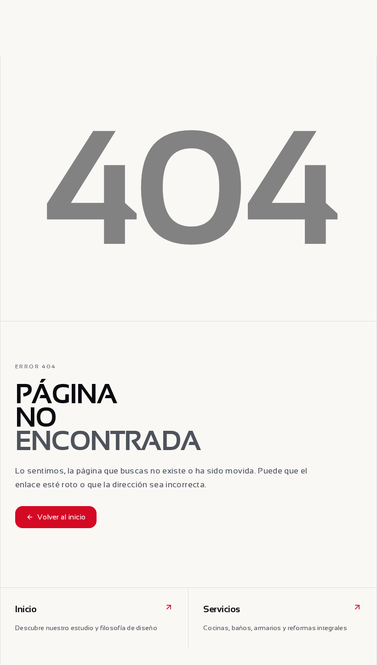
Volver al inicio (61, 517)
